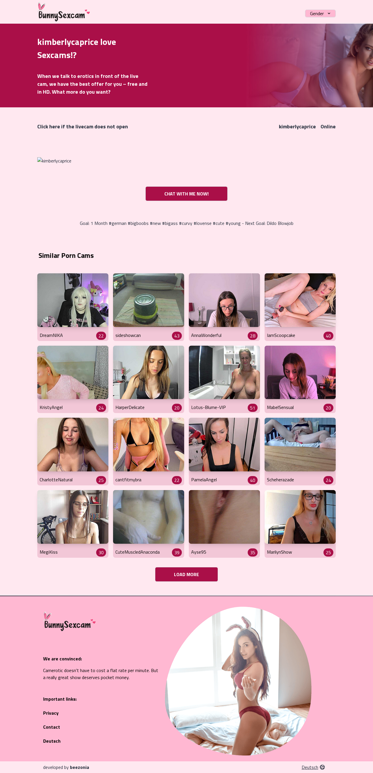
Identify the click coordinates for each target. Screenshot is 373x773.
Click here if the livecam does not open (82, 126)
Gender (317, 13)
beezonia (79, 767)
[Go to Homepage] (63, 12)
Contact (51, 726)
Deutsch (52, 740)
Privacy (51, 712)
